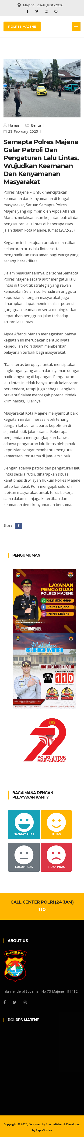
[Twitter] (37, 11)
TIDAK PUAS (56, 867)
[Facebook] (28, 11)
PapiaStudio (44, 1130)
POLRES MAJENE (22, 26)
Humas (13, 125)
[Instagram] (47, 11)
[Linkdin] (56, 11)
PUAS (56, 834)
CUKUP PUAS (24, 867)
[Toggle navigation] (76, 26)
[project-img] (44, 600)
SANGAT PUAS (24, 834)
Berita (35, 125)
